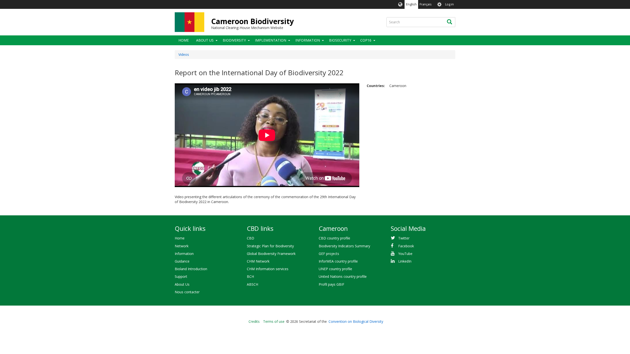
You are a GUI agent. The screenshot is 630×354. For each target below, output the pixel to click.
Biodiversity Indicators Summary (344, 246)
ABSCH (252, 284)
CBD (250, 238)
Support (181, 276)
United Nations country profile (343, 276)
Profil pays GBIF (331, 284)
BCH (250, 276)
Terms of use (273, 321)
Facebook (406, 246)
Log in (449, 4)
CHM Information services (267, 268)
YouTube (405, 253)
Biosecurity (340, 40)
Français (426, 4)
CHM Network (258, 261)
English (411, 4)
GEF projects (329, 253)
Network (182, 246)
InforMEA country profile (338, 261)
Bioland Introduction (191, 268)
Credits (254, 321)
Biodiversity (234, 40)
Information (307, 40)
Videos (183, 54)
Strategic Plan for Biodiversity (270, 246)
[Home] (189, 22)
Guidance (182, 261)
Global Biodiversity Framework (271, 253)
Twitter (404, 238)
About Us (205, 40)
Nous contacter (187, 292)
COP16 (365, 40)
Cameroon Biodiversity (252, 21)
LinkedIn (404, 261)
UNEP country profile (335, 268)
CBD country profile (334, 238)
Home (183, 40)
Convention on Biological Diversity (356, 321)
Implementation (270, 40)
